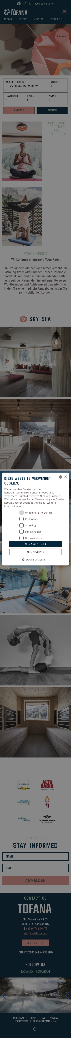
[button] (35, 559)
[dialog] (35, 519)
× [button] (65, 476)
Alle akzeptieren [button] (35, 544)
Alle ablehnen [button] (35, 552)
